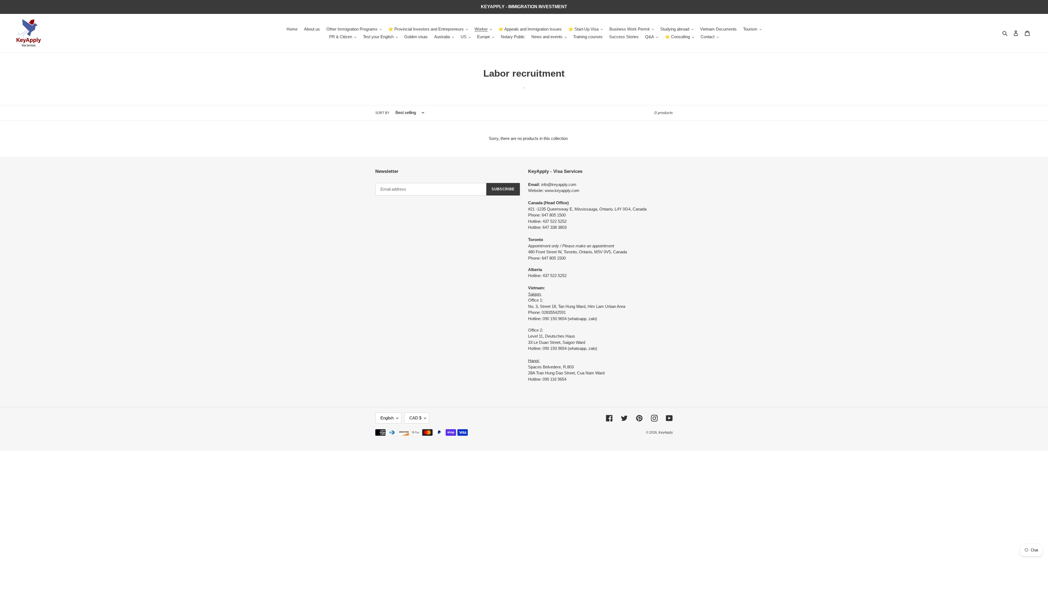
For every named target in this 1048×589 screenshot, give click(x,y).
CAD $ (415, 418)
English (387, 418)
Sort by (382, 113)
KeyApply (666, 432)
